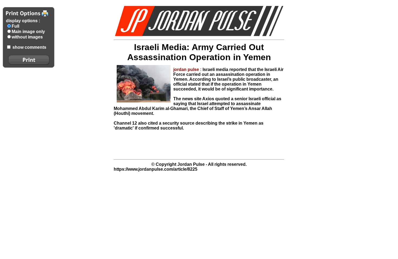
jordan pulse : (188, 69)
